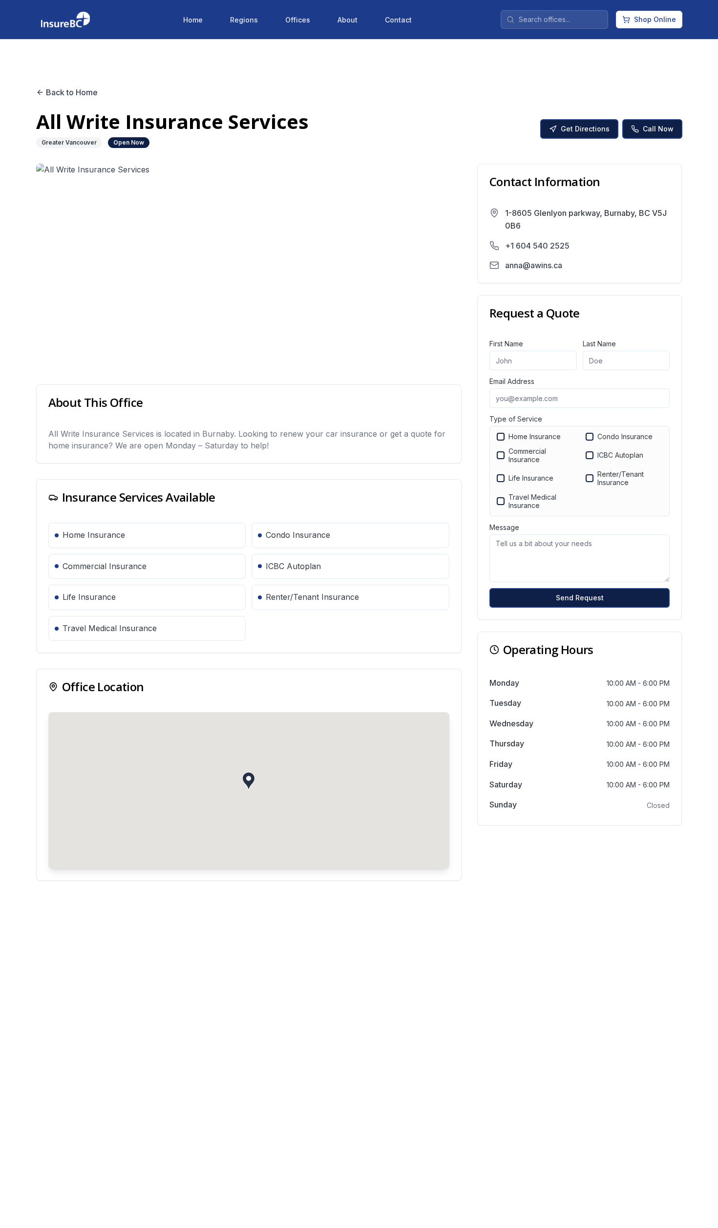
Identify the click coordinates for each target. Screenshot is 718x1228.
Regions (244, 20)
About (348, 20)
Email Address (511, 381)
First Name (506, 343)
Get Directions (585, 129)
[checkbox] (501, 437)
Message (504, 527)
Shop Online (655, 19)
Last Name (599, 343)
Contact (398, 20)
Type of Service (515, 419)
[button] (248, 781)
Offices (297, 20)
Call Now (658, 129)
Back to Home (72, 92)
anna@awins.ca (533, 265)
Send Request (580, 597)
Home (193, 20)
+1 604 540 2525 (537, 246)
